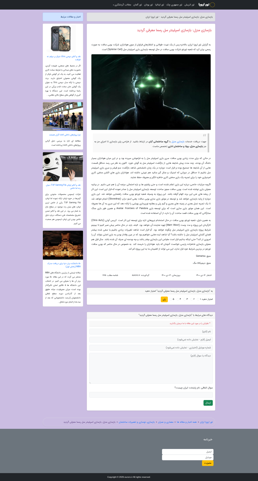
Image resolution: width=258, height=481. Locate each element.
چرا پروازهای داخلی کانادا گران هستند (65, 134)
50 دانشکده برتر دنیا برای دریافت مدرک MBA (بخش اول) (64, 265)
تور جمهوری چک (174, 5)
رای (164, 299)
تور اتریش (189, 5)
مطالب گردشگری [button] (123, 5)
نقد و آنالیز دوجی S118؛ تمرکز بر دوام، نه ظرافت (64, 58)
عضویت (208, 463)
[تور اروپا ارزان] (206, 4)
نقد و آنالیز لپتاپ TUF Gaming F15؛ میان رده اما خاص (63, 187)
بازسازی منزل (178, 141)
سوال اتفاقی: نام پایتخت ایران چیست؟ (194, 388)
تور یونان (148, 5)
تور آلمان (137, 5)
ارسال (208, 403)
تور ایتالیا (159, 5)
